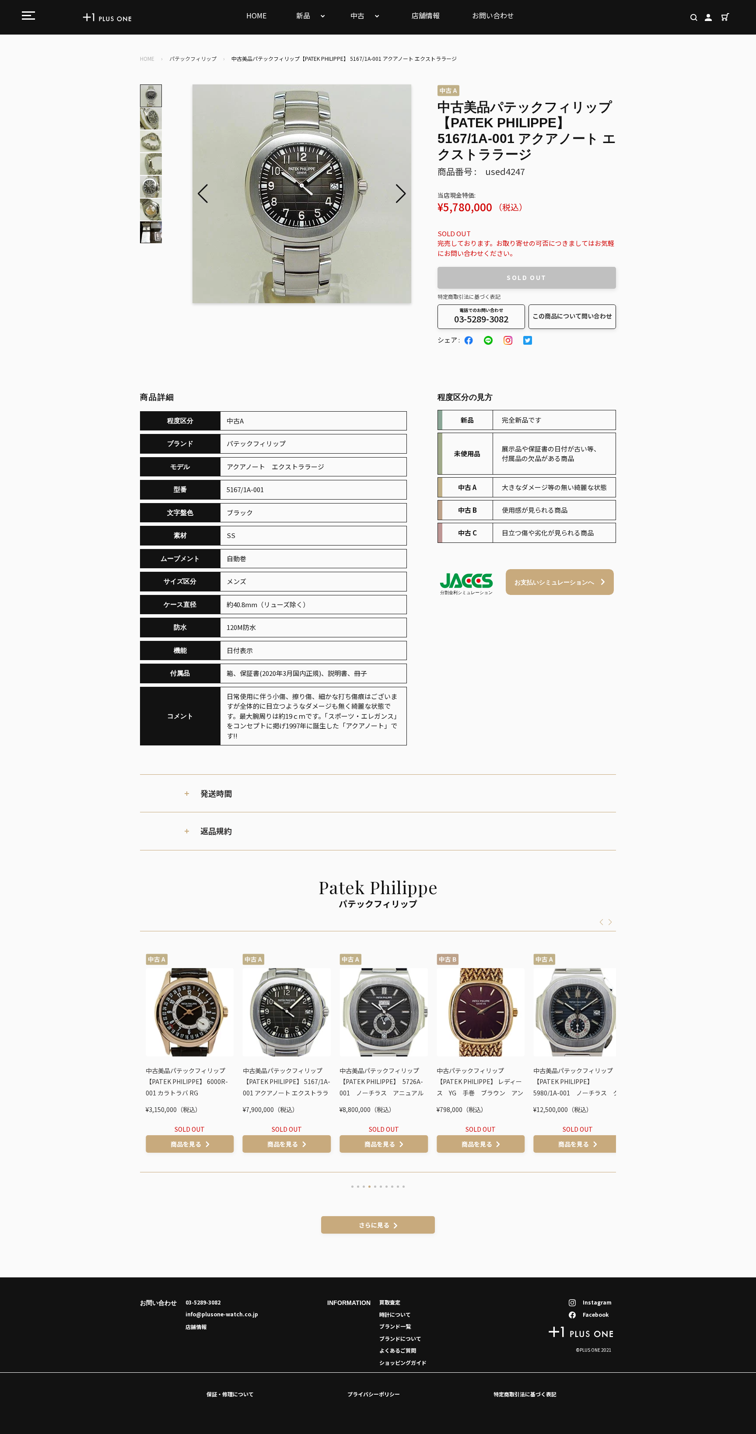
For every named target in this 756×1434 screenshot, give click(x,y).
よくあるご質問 (397, 1350)
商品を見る (180, 1144)
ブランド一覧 (395, 1326)
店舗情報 (426, 15)
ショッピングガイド (403, 1362)
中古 (358, 15)
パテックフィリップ (193, 58)
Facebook (596, 1314)
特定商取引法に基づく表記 (469, 296)
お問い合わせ (493, 15)
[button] (401, 193)
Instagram (597, 1302)
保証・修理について (230, 1394)
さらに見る (374, 1225)
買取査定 (389, 1302)
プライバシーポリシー (373, 1394)
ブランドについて (400, 1338)
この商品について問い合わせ (572, 315)
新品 (304, 15)
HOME (256, 15)
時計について (395, 1314)
